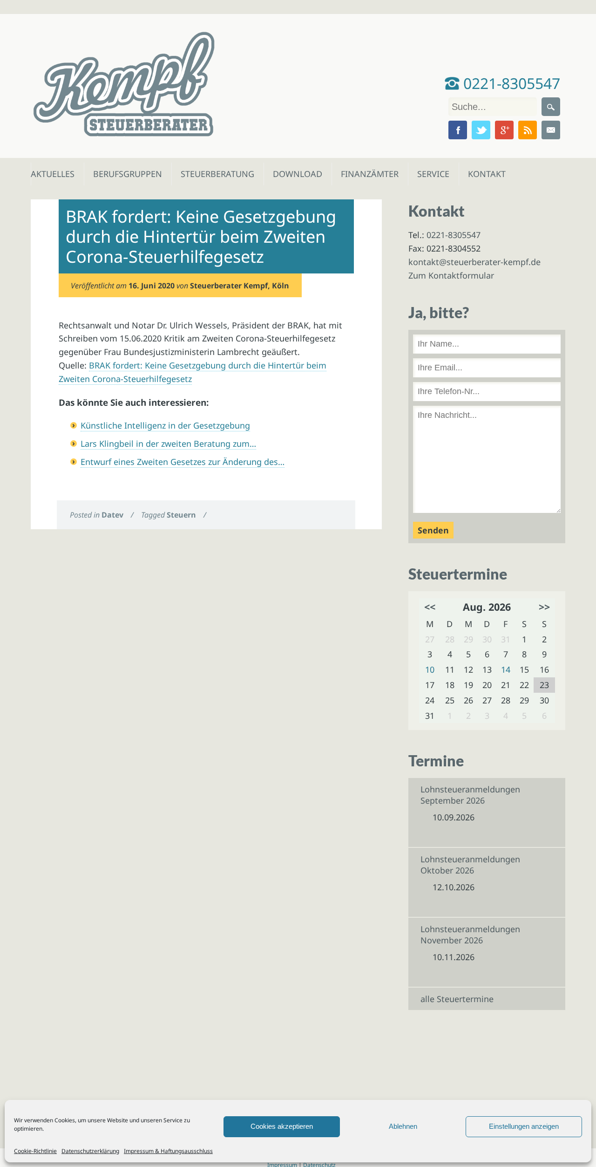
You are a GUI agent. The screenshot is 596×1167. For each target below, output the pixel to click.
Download (295, 173)
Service (432, 173)
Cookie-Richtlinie (35, 1151)
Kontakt (486, 173)
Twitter (481, 130)
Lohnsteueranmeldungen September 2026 (470, 795)
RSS (527, 130)
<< (429, 607)
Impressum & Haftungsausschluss (168, 1151)
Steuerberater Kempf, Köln (239, 285)
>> (544, 607)
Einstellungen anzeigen (524, 1126)
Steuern (181, 515)
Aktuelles (52, 173)
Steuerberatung (213, 173)
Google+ (504, 130)
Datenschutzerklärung (90, 1151)
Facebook (457, 130)
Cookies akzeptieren (282, 1126)
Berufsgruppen (123, 173)
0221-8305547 (510, 83)
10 (429, 669)
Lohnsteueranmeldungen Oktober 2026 (470, 864)
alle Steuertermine (457, 998)
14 (505, 669)
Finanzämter (367, 173)
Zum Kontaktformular (451, 275)
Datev (112, 515)
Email (551, 130)
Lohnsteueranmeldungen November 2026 (470, 934)
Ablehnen (403, 1126)
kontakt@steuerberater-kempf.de (474, 261)
